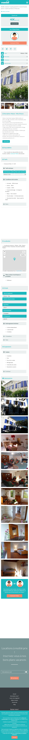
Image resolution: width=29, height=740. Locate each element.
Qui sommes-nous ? (14, 696)
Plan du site (14, 702)
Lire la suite (6, 141)
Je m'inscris (15, 678)
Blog (14, 704)
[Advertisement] (14, 223)
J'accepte (14, 737)
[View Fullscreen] (5, 257)
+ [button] (4, 252)
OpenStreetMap (19, 270)
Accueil (14, 694)
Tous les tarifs (14, 23)
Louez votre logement (14, 698)
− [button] (4, 254)
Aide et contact (14, 700)
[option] (9, 106)
